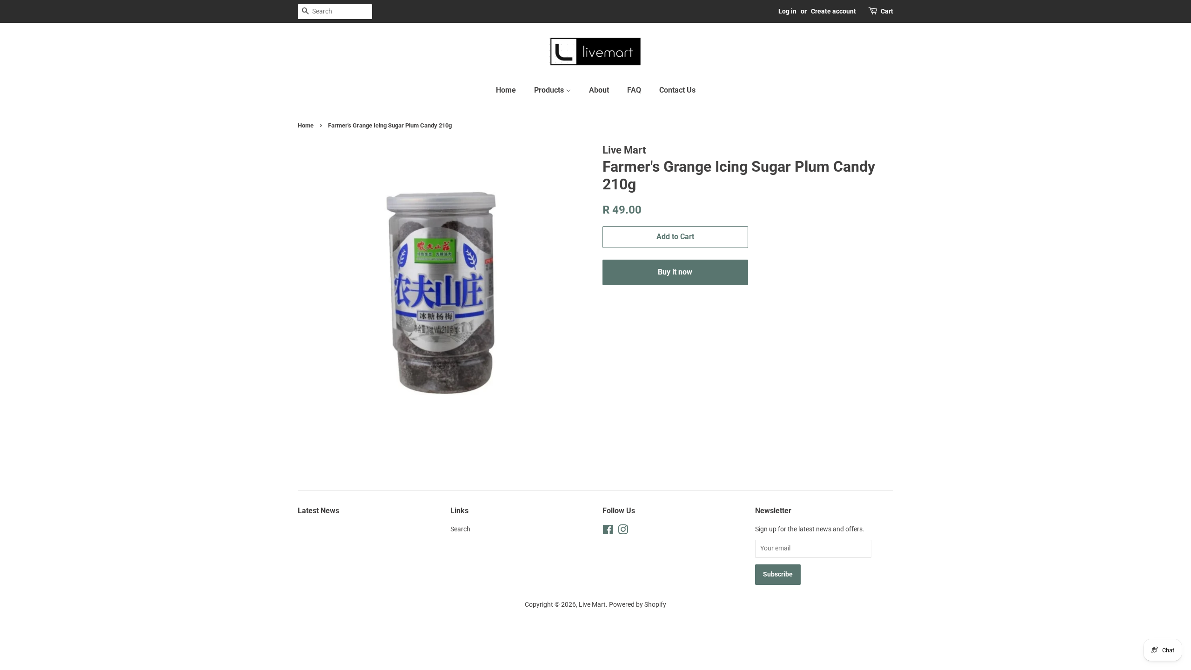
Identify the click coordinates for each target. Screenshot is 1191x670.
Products (550, 90)
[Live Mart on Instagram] (623, 532)
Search (460, 529)
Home (506, 90)
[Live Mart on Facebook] (607, 532)
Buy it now (675, 272)
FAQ (634, 90)
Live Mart (592, 605)
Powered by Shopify (637, 605)
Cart (887, 11)
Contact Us (677, 90)
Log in (787, 11)
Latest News (318, 510)
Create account (833, 11)
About (599, 90)
